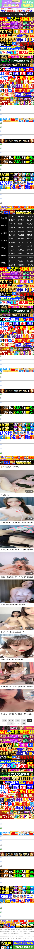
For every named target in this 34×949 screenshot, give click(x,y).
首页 (4, 721)
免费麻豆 (12, 257)
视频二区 (4, 225)
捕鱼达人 (12, 239)
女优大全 (21, 250)
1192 (17, 721)
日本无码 (30, 216)
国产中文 (12, 261)
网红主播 (21, 216)
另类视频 (30, 227)
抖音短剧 (12, 246)
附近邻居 (12, 231)
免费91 (20, 254)
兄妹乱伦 (21, 261)
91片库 (12, 250)
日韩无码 (30, 265)
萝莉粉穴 (21, 257)
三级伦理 (12, 224)
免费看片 (12, 254)
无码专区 (4, 255)
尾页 (24, 723)
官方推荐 (4, 240)
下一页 (10, 723)
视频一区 (4, 218)
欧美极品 (21, 220)
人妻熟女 (12, 227)
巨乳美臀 (30, 224)
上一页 (11, 721)
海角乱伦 (30, 254)
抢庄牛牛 (21, 239)
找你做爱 (30, 231)
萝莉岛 (29, 250)
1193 (23, 721)
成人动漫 (30, 220)
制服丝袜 (21, 227)
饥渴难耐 (21, 231)
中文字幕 (21, 224)
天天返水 (30, 242)
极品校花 (12, 265)
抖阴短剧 (21, 265)
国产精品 (12, 216)
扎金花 (21, 242)
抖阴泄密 (30, 257)
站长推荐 (4, 233)
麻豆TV (20, 246)
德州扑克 (30, 239)
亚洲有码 (12, 220)
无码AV (3, 248)
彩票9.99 (12, 242)
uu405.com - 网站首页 (17, 14)
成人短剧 (30, 261)
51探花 (29, 246)
